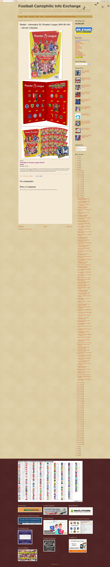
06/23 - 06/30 (79, 401)
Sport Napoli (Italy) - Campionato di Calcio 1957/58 (83, 299)
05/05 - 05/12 (79, 414)
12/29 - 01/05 (79, 170)
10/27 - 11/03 (79, 186)
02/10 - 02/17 (79, 435)
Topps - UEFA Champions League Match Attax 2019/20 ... (83, 202)
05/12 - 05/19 (79, 412)
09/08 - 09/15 (79, 382)
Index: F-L (77, 44)
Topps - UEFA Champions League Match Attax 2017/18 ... (83, 282)
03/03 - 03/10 (79, 430)
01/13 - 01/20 (79, 442)
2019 (77, 169)
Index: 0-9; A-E (78, 42)
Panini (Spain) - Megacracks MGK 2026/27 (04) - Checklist (86, 136)
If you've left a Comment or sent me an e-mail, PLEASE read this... (60, 16)
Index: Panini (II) (78, 48)
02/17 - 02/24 (79, 433)
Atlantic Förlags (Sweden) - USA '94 (83, 277)
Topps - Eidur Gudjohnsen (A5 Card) (84, 374)
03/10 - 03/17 (79, 428)
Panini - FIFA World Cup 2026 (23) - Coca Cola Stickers (85, 93)
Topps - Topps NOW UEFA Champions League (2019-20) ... (84, 260)
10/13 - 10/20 (79, 190)
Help (37, 16)
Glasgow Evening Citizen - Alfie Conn (84, 264)
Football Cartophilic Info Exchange (49, 6)
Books (26, 16)
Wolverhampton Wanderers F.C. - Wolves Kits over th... (83, 367)
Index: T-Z (77, 50)
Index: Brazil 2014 (78, 52)
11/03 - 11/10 (79, 184)
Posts (78, 147)
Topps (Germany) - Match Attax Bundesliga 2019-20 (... (83, 240)
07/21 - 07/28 (79, 394)
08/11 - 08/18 (79, 389)
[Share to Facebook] (40, 176)
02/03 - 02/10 (79, 437)
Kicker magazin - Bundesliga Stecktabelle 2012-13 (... (82, 291)
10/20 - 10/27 (79, 188)
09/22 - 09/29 (79, 195)
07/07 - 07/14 (79, 398)
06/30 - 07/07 (79, 400)
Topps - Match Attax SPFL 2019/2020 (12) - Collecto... (84, 275)
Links (42, 16)
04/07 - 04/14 (79, 421)
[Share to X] (39, 176)
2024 (77, 160)
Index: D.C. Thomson (79, 43)
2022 (77, 163)
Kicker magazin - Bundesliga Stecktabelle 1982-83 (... (82, 216)
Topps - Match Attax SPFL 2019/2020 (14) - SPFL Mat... (84, 218)
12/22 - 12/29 (79, 172)
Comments (79, 149)
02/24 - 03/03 (79, 431)
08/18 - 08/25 (79, 387)
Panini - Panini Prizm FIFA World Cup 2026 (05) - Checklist (86, 86)
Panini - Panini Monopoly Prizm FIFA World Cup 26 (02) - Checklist (85, 107)
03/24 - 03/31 (79, 424)
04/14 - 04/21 (79, 419)
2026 (77, 156)
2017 (77, 448)
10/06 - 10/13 (79, 191)
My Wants (31, 16)
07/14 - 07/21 (79, 396)
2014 (77, 453)
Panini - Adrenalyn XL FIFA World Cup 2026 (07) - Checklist (86, 100)
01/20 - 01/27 (79, 440)
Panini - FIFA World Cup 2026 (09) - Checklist (85, 129)
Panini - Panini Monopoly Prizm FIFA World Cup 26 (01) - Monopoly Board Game (85, 123)
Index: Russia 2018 (79, 53)
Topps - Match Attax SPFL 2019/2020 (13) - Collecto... (84, 270)
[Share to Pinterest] (41, 176)
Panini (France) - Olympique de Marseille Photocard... (83, 318)
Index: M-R (77, 45)
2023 (77, 162)
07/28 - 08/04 (79, 393)
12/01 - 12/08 (79, 177)
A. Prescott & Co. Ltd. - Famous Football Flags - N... (83, 205)
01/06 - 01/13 (79, 444)
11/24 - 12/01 (79, 179)
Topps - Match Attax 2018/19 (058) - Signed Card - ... (83, 224)
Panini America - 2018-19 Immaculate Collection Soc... (84, 307)
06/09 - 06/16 (79, 405)
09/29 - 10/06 (79, 193)
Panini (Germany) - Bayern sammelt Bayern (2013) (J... (83, 280)
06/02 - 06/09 (79, 407)
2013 (77, 455)
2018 (77, 446)
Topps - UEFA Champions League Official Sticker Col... (83, 321)
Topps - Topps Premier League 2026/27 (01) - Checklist (85, 71)
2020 (77, 167)
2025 (77, 158)
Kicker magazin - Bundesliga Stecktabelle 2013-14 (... (82, 267)
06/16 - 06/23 (79, 403)
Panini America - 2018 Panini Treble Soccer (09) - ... (83, 229)
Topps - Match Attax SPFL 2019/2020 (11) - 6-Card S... (84, 356)
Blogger (57, 564)
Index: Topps (77, 51)
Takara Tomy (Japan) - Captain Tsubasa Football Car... (83, 221)
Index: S (76, 49)
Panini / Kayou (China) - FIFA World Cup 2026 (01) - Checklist (86, 79)
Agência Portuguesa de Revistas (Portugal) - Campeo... (83, 199)
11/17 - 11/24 (79, 181)
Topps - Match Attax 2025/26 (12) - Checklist (85, 114)
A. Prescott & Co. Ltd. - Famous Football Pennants (83, 332)
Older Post (69, 226)
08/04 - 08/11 (79, 391)
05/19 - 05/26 (79, 410)
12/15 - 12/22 (79, 174)
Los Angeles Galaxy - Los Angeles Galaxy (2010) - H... (83, 340)
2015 (77, 451)
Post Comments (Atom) (27, 229)
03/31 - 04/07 (79, 423)
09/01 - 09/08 (79, 384)
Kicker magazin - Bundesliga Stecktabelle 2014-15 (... (82, 238)
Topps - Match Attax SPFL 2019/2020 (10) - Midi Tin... (84, 324)
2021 (77, 165)
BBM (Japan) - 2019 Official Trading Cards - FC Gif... (83, 370)
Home (21, 16)
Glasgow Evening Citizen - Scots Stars (84, 342)
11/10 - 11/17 (79, 183)
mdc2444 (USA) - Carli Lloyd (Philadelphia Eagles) (82, 262)
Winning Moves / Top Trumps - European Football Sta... (82, 207)
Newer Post (21, 226)
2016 (77, 450)
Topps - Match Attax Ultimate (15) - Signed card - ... (83, 249)
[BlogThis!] (37, 176)
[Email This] (36, 176)
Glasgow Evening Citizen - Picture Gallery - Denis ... (83, 372)
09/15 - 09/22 (79, 197)
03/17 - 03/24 (79, 426)
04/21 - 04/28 (79, 417)
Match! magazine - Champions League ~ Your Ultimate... (84, 272)
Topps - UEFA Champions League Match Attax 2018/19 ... (83, 305)
